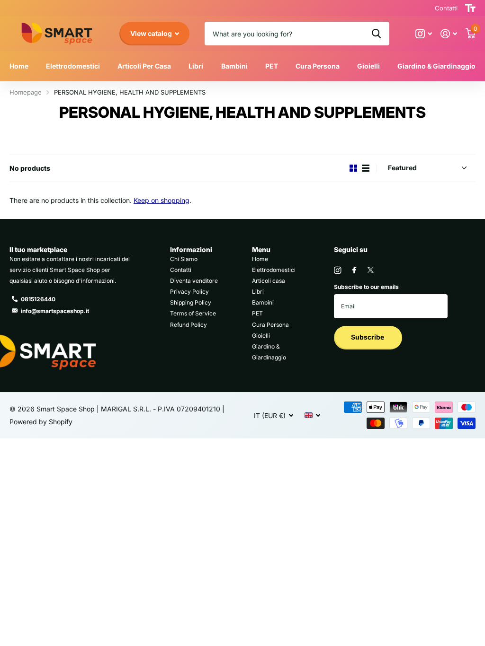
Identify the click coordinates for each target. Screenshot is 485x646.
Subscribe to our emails (366, 286)
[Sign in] (449, 33)
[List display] (365, 168)
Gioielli (368, 66)
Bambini (234, 66)
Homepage (25, 92)
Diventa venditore (194, 280)
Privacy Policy (189, 291)
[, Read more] (423, 33)
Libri (196, 66)
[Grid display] (353, 168)
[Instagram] (337, 270)
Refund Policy (188, 324)
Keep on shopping (161, 200)
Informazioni (191, 249)
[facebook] (354, 270)
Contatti (180, 269)
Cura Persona (270, 324)
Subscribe (368, 337)
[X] (371, 270)
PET (257, 313)
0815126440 (38, 299)
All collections (73, 76)
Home (18, 66)
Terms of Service (193, 313)
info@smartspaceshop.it (55, 310)
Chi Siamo (184, 258)
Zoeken (376, 33)
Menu (261, 249)
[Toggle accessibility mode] (470, 8)
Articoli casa (268, 280)
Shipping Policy (190, 302)
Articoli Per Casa (144, 66)
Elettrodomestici (274, 269)
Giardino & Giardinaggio (436, 66)
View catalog (151, 33)
